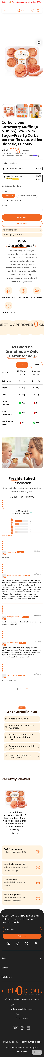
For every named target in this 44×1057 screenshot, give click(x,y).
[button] (4, 10)
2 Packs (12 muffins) (27, 196)
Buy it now (22, 223)
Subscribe (22, 936)
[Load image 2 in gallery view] (22, 111)
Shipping (11, 153)
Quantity (5, 205)
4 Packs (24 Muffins (12, 200)
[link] (29, 324)
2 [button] (21, 689)
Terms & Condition (31, 1041)
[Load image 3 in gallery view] (35, 111)
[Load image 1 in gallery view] (8, 111)
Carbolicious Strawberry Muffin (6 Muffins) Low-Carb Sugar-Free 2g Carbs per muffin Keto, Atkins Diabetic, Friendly (14, 821)
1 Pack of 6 (8, 196)
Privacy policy (10, 1041)
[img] (22, 545)
